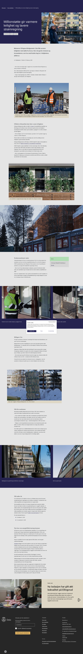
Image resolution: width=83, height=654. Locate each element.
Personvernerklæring (52, 321)
